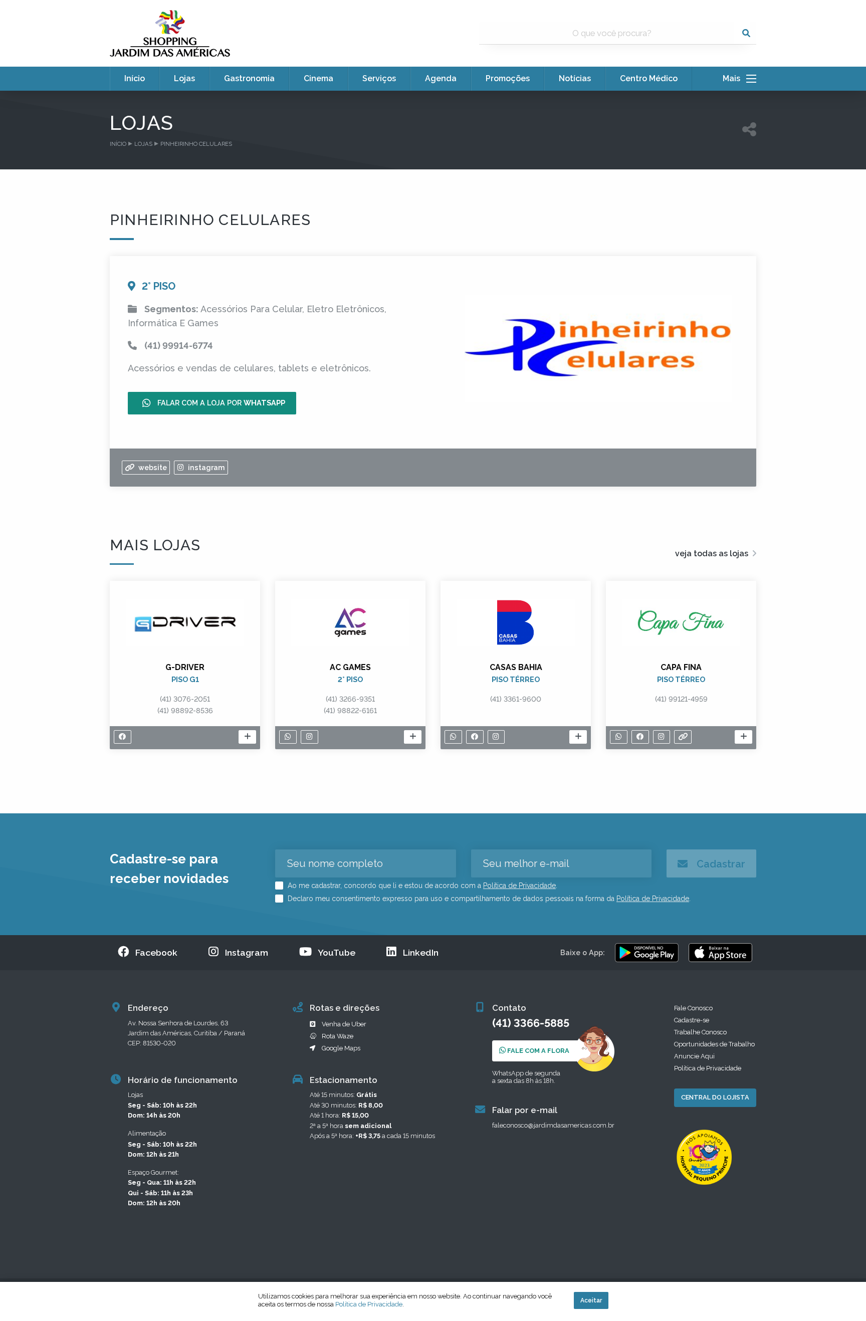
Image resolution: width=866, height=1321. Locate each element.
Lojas (143, 143)
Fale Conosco (693, 1008)
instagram (205, 467)
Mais (734, 79)
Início (118, 143)
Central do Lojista (715, 1097)
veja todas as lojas (712, 553)
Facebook (156, 952)
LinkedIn (421, 952)
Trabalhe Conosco (700, 1032)
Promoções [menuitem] (508, 78)
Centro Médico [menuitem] (649, 78)
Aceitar (591, 1300)
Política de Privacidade (519, 886)
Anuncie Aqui (694, 1056)
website (151, 467)
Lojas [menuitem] (184, 78)
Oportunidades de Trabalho (714, 1044)
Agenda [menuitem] (441, 78)
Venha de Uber (344, 1024)
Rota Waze (337, 1036)
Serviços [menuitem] (379, 78)
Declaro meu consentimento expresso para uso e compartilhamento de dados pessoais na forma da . (488, 899)
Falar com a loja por (220, 402)
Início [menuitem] (134, 78)
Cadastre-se (691, 1020)
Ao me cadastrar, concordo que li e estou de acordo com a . (421, 886)
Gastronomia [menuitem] (249, 78)
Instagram (246, 952)
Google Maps (341, 1048)
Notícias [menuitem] (575, 78)
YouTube (336, 952)
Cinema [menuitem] (318, 78)
